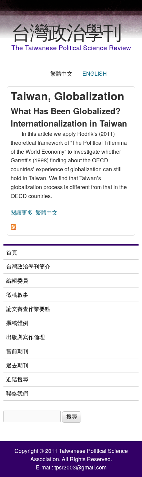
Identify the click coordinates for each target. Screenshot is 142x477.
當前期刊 (17, 351)
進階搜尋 (17, 379)
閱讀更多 (22, 212)
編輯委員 (17, 280)
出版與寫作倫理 (25, 337)
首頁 (11, 252)
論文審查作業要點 (28, 309)
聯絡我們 (17, 393)
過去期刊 (17, 365)
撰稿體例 (17, 323)
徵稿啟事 (17, 295)
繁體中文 (61, 73)
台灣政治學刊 (66, 31)
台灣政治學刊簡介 (28, 266)
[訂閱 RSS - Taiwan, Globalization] (13, 227)
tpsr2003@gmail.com (80, 467)
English (94, 73)
